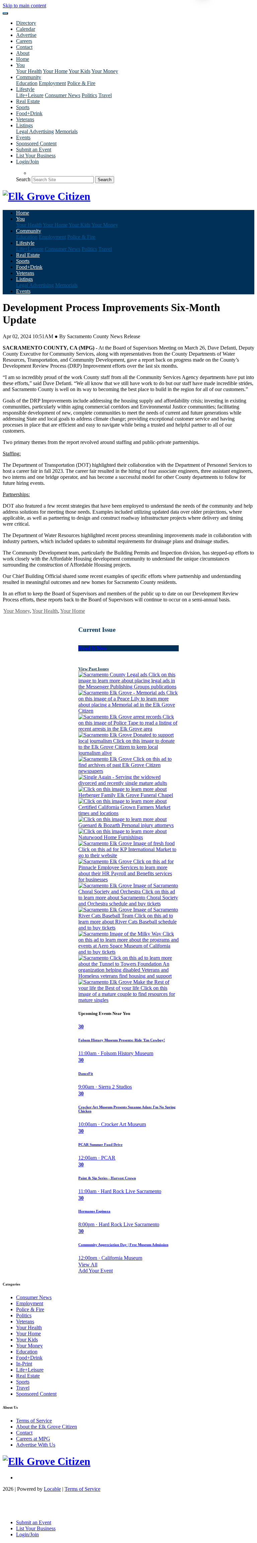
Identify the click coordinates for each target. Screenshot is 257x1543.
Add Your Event (95, 1270)
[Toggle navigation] (5, 13)
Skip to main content (24, 5)
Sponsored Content (36, 143)
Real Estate (28, 101)
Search (23, 179)
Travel (105, 95)
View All (87, 1264)
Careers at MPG (33, 1439)
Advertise (26, 35)
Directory (26, 23)
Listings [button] (24, 125)
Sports (22, 107)
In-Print (24, 1364)
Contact (24, 47)
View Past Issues (93, 668)
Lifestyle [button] (25, 89)
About (22, 53)
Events (23, 137)
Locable (52, 1489)
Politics (89, 95)
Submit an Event (33, 149)
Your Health (29, 71)
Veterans (25, 119)
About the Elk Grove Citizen (46, 1426)
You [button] (20, 65)
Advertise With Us (35, 1445)
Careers (24, 41)
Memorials (66, 131)
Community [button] (28, 77)
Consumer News (62, 95)
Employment (52, 83)
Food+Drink (29, 113)
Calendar (25, 29)
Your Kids (79, 71)
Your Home (55, 71)
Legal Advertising (35, 131)
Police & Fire (81, 83)
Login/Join (27, 161)
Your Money (104, 71)
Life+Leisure (30, 95)
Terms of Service (34, 1420)
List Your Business (36, 155)
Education (26, 83)
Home (22, 59)
